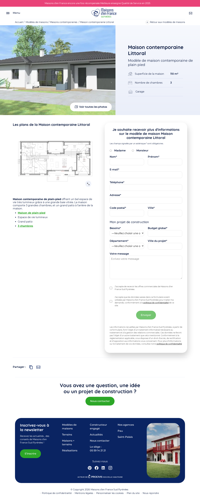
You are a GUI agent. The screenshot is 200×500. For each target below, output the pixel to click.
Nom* (113, 156)
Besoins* (115, 228)
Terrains (67, 434)
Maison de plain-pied (31, 212)
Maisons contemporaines (63, 22)
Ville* (151, 207)
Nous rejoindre (151, 493)
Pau (120, 430)
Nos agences (126, 424)
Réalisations (69, 450)
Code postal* (118, 207)
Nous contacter (100, 401)
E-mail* (114, 169)
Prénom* (153, 156)
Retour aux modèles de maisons (167, 22)
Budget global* (157, 228)
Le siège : (98, 448)
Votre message (119, 253)
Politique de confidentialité (57, 493)
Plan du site (133, 493)
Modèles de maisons (37, 22)
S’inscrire (30, 453)
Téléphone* (117, 182)
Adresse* (115, 195)
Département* (119, 240)
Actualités (96, 434)
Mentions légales (84, 493)
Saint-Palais (125, 436)
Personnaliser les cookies (110, 493)
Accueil (19, 22)
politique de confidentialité (156, 303)
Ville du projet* (157, 240)
